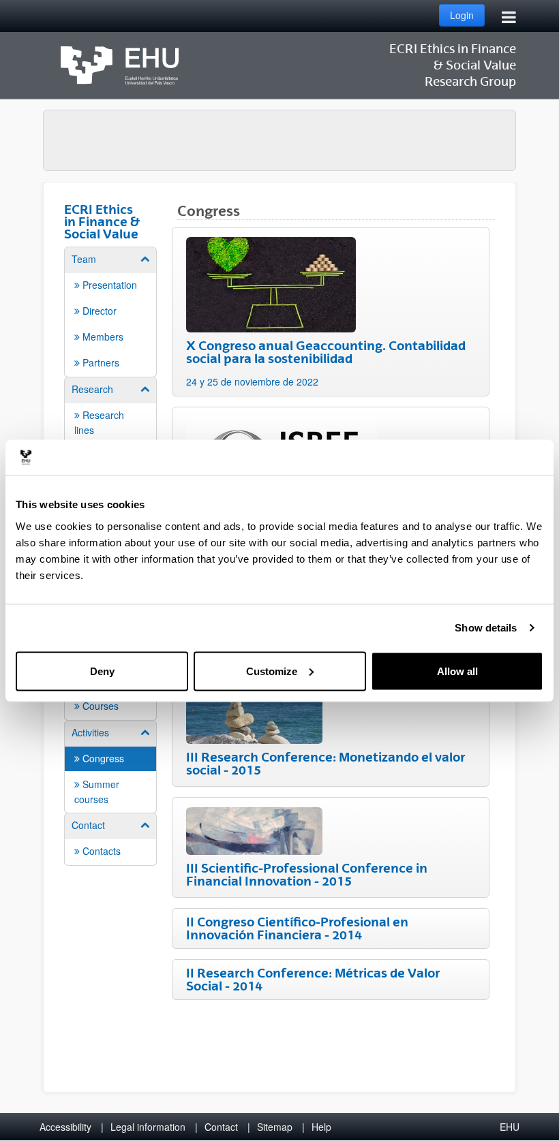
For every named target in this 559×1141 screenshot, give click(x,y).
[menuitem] (110, 311)
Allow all (457, 670)
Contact (221, 1127)
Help (321, 1127)
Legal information (147, 1127)
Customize (271, 670)
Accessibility (65, 1127)
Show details (486, 628)
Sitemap (274, 1127)
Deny (102, 670)
